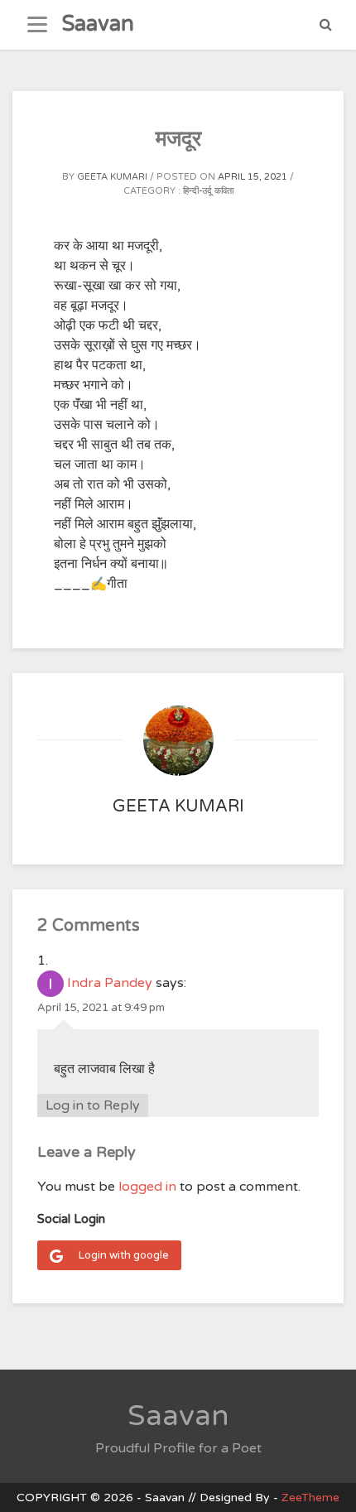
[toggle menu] (37, 25)
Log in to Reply (93, 1105)
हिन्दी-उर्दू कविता (208, 190)
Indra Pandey (109, 983)
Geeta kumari (112, 176)
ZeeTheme (310, 1497)
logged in (147, 1186)
